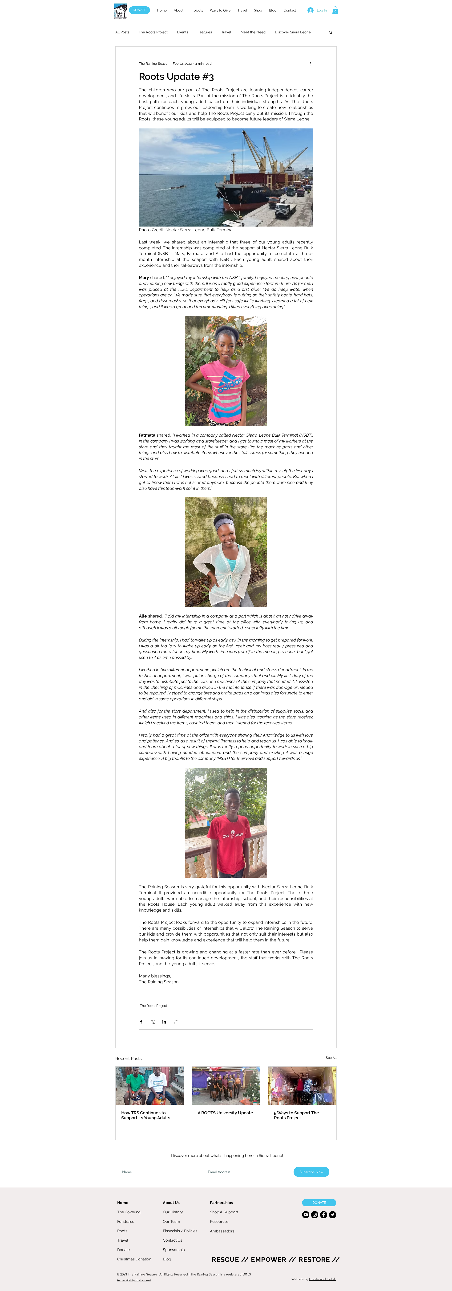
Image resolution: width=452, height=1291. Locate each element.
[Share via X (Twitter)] (152, 1022)
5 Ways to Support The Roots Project (296, 1115)
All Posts (122, 32)
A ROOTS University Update (225, 1112)
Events (182, 32)
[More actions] (310, 63)
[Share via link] (176, 1022)
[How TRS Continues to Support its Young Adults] (150, 1086)
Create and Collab (322, 1279)
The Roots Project (153, 32)
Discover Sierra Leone (293, 32)
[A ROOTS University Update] (226, 1086)
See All (331, 1058)
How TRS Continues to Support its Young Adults (145, 1115)
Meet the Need (253, 32)
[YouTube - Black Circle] (305, 1214)
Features (205, 32)
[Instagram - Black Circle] (314, 1214)
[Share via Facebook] (141, 1022)
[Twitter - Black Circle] (332, 1214)
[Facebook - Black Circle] (323, 1214)
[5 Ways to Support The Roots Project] (302, 1086)
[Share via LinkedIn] (164, 1022)
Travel (226, 32)
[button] (178, 10)
